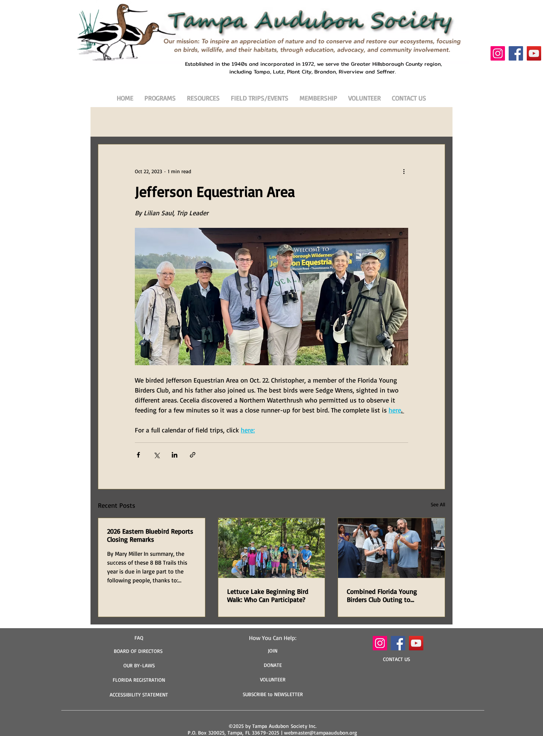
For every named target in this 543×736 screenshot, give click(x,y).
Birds (169, 122)
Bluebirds (200, 122)
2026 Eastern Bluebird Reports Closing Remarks (150, 535)
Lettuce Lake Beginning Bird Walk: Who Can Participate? (267, 595)
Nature (262, 122)
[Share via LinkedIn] (174, 454)
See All (438, 504)
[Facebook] (516, 53)
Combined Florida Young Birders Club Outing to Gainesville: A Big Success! (384, 595)
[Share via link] (192, 454)
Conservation (299, 122)
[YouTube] (534, 53)
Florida (232, 122)
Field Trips (376, 122)
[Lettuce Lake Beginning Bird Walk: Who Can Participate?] (271, 548)
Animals (140, 122)
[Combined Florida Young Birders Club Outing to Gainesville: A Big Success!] (391, 548)
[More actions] (403, 171)
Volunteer (340, 122)
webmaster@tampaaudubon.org (321, 732)
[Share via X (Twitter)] (156, 454)
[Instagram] (498, 53)
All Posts (107, 122)
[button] (435, 122)
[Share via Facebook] (138, 454)
